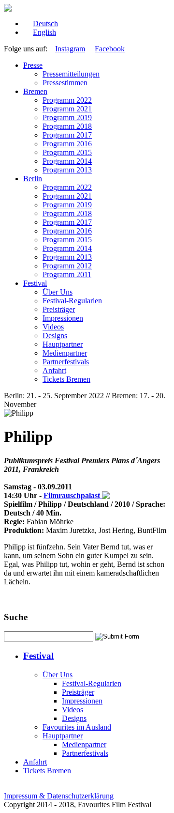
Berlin (32, 178)
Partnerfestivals (66, 362)
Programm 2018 (67, 126)
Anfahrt (54, 370)
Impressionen (63, 318)
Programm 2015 (67, 152)
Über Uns (57, 292)
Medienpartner (65, 353)
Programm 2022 (67, 100)
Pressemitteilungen (71, 74)
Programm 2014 (67, 161)
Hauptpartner (63, 344)
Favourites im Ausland (77, 727)
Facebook (110, 49)
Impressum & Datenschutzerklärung (59, 796)
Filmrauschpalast (73, 495)
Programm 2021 (67, 109)
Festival (35, 283)
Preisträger (59, 309)
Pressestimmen (65, 82)
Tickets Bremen (66, 379)
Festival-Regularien (72, 301)
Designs (55, 335)
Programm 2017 (67, 135)
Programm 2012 (67, 266)
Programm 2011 (67, 274)
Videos (53, 327)
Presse (33, 65)
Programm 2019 (67, 117)
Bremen (35, 91)
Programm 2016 (67, 144)
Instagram (70, 49)
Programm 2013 (67, 170)
